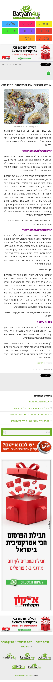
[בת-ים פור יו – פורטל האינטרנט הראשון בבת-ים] (26, 9)
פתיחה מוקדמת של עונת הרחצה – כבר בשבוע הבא (29, 415)
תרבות (27, 31)
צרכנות (44, 38)
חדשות (44, 24)
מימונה (35, 369)
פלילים (10, 24)
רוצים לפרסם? (25, 642)
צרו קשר (25, 646)
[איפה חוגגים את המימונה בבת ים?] (26, 107)
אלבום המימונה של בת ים (39, 402)
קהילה (10, 31)
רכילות (44, 31)
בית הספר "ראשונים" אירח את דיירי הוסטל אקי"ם (30, 421)
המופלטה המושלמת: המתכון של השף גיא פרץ (31, 408)
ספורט (27, 24)
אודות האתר (42, 642)
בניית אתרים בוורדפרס (24, 675)
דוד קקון (40, 363)
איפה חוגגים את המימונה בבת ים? (26, 85)
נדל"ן (27, 38)
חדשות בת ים (45, 369)
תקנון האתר (7, 642)
